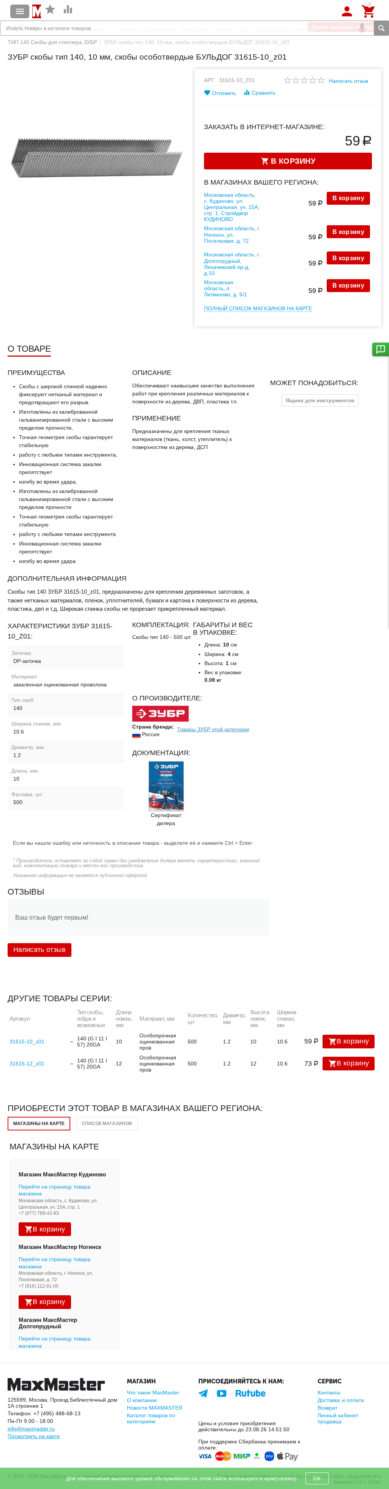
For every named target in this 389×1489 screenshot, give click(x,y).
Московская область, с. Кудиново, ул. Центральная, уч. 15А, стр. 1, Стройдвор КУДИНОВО (231, 207)
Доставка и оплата (341, 1400)
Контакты (329, 1392)
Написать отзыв (348, 81)
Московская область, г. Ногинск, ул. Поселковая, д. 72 (232, 234)
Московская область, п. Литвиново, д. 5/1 (225, 288)
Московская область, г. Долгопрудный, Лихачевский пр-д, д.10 (232, 263)
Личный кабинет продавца (338, 1418)
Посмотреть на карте (34, 1436)
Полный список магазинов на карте (258, 308)
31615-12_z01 (26, 1064)
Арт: (209, 80)
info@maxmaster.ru (31, 1429)
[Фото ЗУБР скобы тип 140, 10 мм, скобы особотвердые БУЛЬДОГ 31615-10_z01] (96, 158)
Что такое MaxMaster (153, 1392)
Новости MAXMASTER (154, 1408)
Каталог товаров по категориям (151, 1418)
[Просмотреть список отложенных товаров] (50, 13)
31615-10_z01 (26, 1042)
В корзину (348, 198)
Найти (381, 28)
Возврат (327, 1408)
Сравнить (263, 93)
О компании (142, 1400)
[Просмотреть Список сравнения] (68, 13)
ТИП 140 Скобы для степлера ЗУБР (52, 42)
